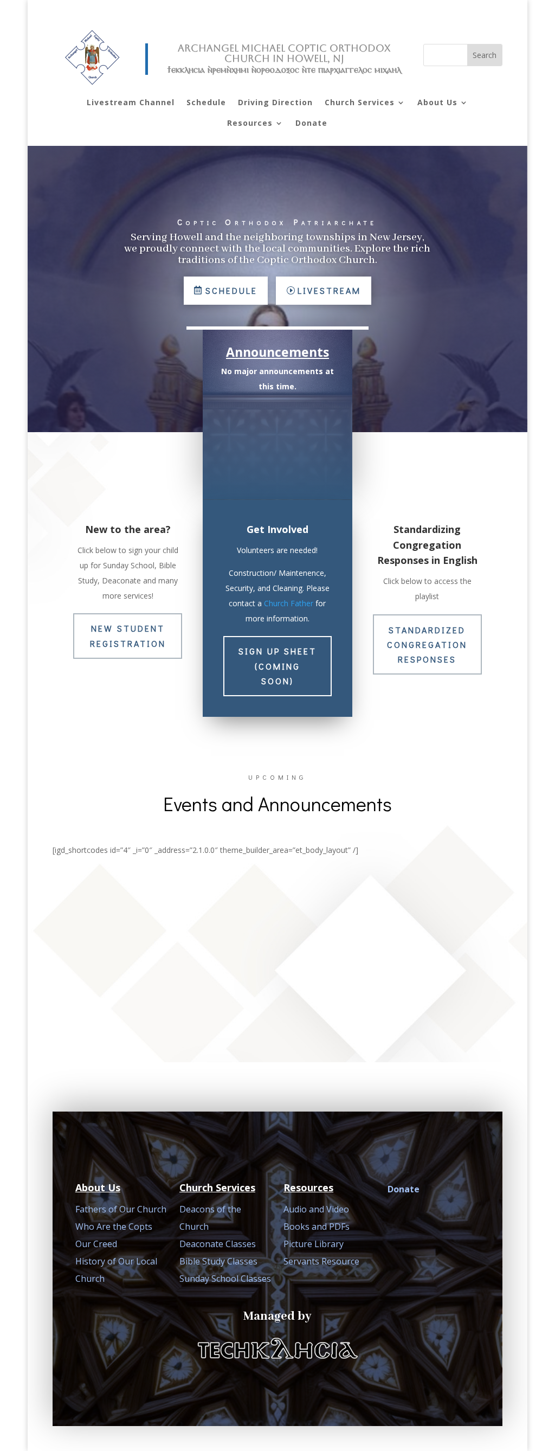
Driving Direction (275, 102)
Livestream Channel (131, 102)
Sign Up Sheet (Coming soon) (277, 665)
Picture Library (313, 1244)
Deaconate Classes (217, 1244)
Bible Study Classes (218, 1261)
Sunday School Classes (225, 1279)
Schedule (206, 102)
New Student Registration (128, 635)
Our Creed (96, 1244)
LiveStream (329, 290)
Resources (250, 123)
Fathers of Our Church (120, 1209)
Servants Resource (321, 1261)
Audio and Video (316, 1209)
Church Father (288, 603)
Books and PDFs (316, 1226)
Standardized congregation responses (427, 644)
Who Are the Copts (113, 1226)
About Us (437, 102)
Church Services (360, 102)
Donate (311, 123)
